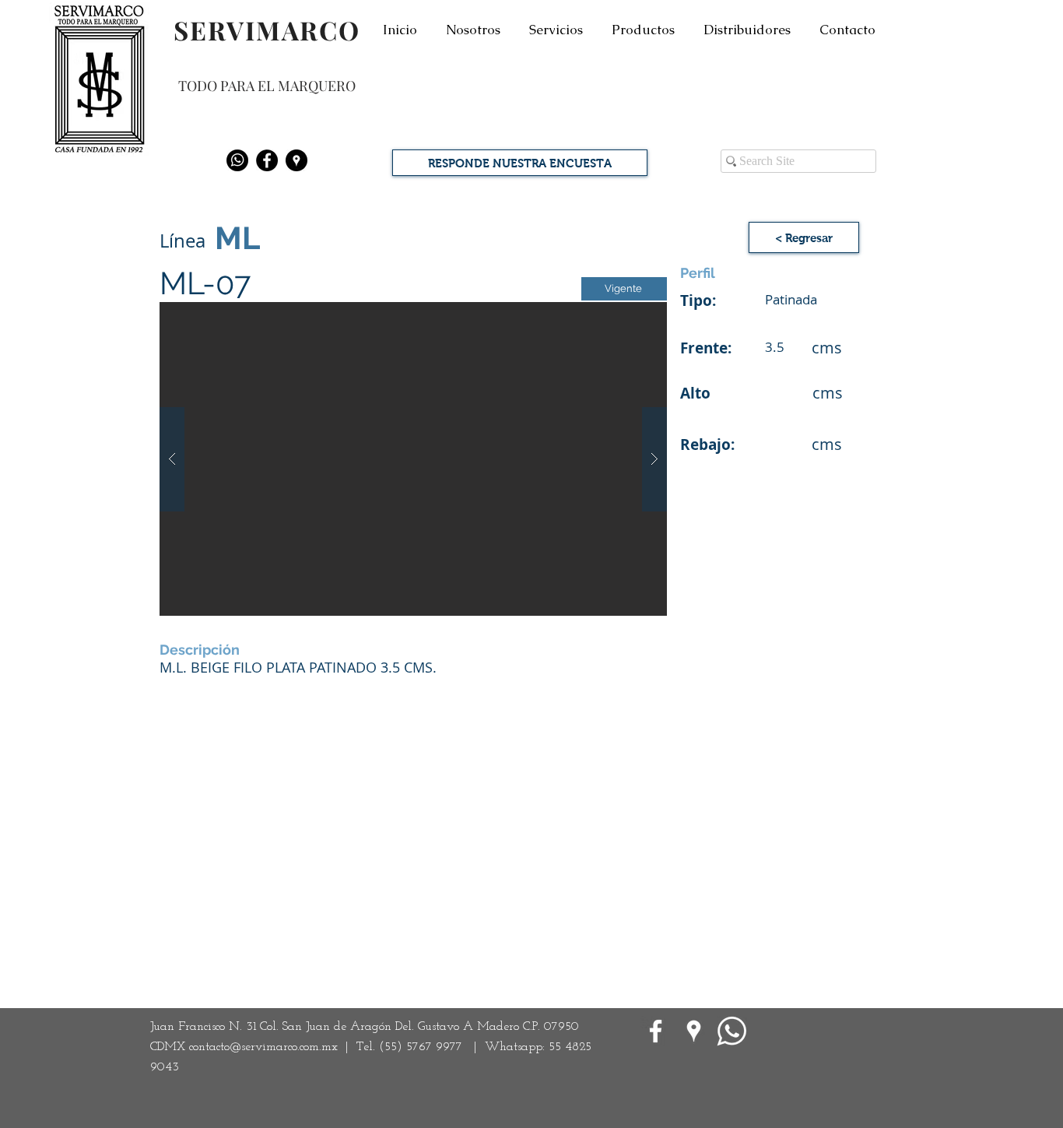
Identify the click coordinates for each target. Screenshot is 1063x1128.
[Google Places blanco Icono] (694, 1031)
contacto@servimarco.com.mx (263, 1047)
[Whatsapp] (237, 160)
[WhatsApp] (732, 1031)
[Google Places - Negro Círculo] (296, 160)
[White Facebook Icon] (655, 1031)
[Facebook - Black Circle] (267, 160)
